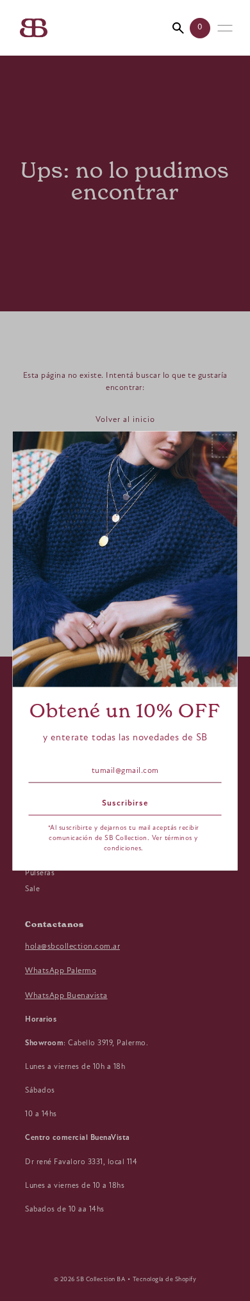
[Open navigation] (225, 28)
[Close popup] (223, 445)
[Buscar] (178, 28)
